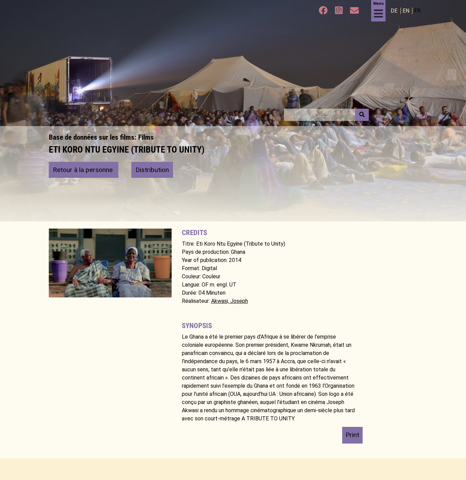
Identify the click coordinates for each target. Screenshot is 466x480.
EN (407, 10)
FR (417, 10)
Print (352, 435)
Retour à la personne (83, 170)
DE (395, 10)
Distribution (152, 170)
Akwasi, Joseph (229, 301)
